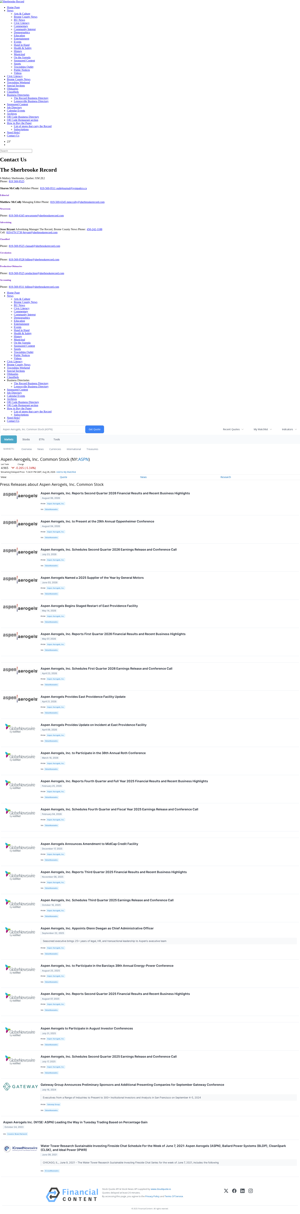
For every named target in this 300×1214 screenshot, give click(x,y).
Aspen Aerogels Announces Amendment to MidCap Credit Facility (89, 844)
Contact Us (13, 135)
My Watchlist (261, 429)
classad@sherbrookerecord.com (42, 245)
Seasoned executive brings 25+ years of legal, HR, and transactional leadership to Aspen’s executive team (105, 940)
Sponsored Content (24, 60)
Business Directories (18, 94)
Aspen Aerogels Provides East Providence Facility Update (83, 696)
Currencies (55, 449)
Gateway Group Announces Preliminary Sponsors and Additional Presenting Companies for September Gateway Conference (132, 1084)
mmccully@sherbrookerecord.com (86, 202)
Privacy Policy (152, 1196)
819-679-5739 (14, 232)
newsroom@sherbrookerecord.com (44, 215)
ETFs (41, 439)
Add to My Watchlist (66, 472)
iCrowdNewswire (52, 1171)
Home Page (13, 7)
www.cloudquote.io (161, 1189)
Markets (8, 439)
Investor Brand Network (17, 1134)
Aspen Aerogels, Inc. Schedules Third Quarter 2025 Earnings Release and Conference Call (107, 900)
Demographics (22, 32)
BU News (19, 19)
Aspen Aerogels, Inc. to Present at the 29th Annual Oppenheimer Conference (97, 521)
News (10, 10)
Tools (56, 439)
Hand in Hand (22, 44)
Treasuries (92, 449)
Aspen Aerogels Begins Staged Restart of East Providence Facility (89, 606)
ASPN (83, 459)
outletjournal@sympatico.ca (71, 188)
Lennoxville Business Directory (31, 101)
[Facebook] (234, 1194)
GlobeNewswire (51, 509)
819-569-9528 (17, 259)
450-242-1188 (94, 229)
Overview (26, 449)
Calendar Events (16, 110)
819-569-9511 (48, 188)
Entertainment (21, 38)
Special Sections (16, 85)
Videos (18, 73)
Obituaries (12, 88)
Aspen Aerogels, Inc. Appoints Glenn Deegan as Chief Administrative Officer (97, 928)
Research (225, 477)
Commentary (21, 26)
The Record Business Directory (31, 98)
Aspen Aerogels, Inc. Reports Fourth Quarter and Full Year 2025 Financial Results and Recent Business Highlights (124, 781)
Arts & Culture (22, 13)
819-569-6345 (58, 202)
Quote (63, 477)
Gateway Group (53, 1104)
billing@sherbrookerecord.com (42, 259)
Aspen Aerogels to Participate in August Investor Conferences (87, 1028)
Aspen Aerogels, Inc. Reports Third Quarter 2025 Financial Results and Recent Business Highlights (114, 872)
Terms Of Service (174, 1196)
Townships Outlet (23, 66)
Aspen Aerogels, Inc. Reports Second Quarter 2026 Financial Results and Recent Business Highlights (115, 493)
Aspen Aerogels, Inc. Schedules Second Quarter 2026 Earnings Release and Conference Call (109, 549)
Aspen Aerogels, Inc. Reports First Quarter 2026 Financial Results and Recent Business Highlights (113, 634)
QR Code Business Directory (23, 116)
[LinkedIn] (242, 1194)
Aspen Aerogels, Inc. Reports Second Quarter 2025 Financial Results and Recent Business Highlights (115, 994)
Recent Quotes (231, 429)
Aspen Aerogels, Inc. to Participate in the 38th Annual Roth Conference (93, 753)
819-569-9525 (17, 245)
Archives (12, 113)
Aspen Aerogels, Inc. (55, 504)
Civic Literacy (22, 23)
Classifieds (13, 91)
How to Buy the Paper (19, 123)
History (18, 51)
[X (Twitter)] (226, 1194)
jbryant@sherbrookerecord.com (40, 232)
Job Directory (14, 107)
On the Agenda (22, 57)
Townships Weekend (18, 82)
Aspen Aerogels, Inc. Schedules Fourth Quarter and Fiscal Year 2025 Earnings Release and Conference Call (119, 809)
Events (17, 41)
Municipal (19, 54)
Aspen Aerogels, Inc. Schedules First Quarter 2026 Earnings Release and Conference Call (106, 668)
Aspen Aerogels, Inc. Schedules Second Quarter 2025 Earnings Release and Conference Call (109, 1056)
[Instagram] (250, 1194)
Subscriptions (21, 129)
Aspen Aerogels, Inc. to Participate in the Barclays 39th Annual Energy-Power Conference (107, 965)
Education (19, 35)
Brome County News (25, 16)
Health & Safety (23, 48)
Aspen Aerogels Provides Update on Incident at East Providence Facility (94, 725)
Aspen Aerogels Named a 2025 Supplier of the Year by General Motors (92, 577)
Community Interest (25, 29)
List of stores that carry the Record (33, 126)
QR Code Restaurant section (22, 119)
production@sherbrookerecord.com (44, 273)
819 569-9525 (16, 181)
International (74, 449)
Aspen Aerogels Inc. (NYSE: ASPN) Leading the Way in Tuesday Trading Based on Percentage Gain (75, 1122)
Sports (17, 63)
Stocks (26, 439)
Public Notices (22, 69)
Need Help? (13, 132)
